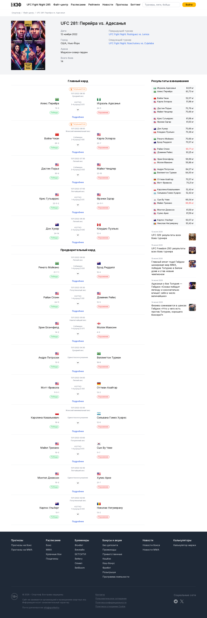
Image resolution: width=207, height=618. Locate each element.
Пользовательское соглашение (111, 598)
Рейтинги (94, 4)
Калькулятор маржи (184, 545)
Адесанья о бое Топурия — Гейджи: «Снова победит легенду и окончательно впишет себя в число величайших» (166, 289)
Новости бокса (151, 545)
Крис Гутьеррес (49, 198)
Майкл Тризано (49, 447)
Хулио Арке (104, 477)
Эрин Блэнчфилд (48, 327)
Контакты (100, 594)
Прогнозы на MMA (21, 549)
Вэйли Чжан (51, 138)
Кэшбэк (107, 558)
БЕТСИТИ (80, 554)
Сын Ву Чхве (104, 447)
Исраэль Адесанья (108, 103)
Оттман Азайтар (107, 387)
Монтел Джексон (48, 477)
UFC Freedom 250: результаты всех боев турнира (168, 250)
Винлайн (79, 549)
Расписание (78, 4)
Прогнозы (122, 4)
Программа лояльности (116, 576)
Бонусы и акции (112, 540)
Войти (189, 4)
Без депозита (110, 545)
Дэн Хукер (52, 228)
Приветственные (112, 554)
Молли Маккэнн (106, 327)
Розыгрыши (109, 572)
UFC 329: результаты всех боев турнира (166, 237)
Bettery (79, 558)
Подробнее (78, 117)
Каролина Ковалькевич (45, 417)
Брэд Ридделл (106, 267)
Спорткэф (16, 13)
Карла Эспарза (106, 138)
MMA (49, 549)
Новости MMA (151, 549)
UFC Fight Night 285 (39, 4)
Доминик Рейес (106, 297)
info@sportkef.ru (51, 607)
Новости (108, 4)
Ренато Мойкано (48, 267)
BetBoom (80, 567)
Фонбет (79, 545)
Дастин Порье (50, 168)
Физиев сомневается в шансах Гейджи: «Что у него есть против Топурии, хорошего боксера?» (168, 310)
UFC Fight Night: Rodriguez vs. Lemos (129, 34)
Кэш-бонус (109, 563)
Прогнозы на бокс (21, 545)
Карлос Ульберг (49, 507)
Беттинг (136, 4)
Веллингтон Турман (109, 357)
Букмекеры (82, 540)
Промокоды (109, 549)
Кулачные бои (53, 554)
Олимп (78, 563)
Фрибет (107, 567)
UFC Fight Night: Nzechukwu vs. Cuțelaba (131, 43)
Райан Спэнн (51, 297)
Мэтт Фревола (50, 387)
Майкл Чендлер (106, 168)
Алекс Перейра (49, 103)
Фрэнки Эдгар (105, 198)
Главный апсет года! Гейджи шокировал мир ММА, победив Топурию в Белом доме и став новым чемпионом (167, 268)
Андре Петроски (48, 357)
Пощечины (52, 558)
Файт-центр (60, 4)
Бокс (48, 545)
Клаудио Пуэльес (108, 228)
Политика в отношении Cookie (110, 606)
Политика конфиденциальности (110, 602)
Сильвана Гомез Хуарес (111, 417)
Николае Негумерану (110, 507)
